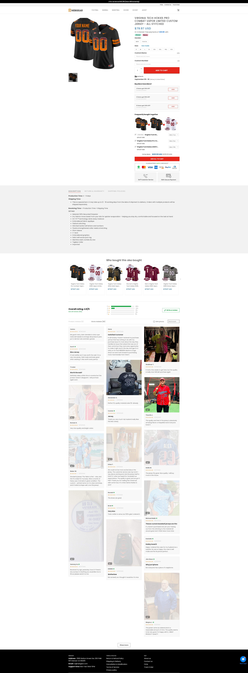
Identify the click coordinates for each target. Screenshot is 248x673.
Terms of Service (112, 667)
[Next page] (180, 279)
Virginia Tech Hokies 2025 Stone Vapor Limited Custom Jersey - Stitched (170, 285)
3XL (160, 49)
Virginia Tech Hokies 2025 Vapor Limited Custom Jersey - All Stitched (147, 147)
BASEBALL (105, 10)
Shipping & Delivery (113, 661)
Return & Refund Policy (115, 658)
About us (147, 658)
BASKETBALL (116, 10)
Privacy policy (111, 670)
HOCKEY (135, 10)
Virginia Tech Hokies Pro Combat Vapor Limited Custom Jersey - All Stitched (151, 135)
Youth (144, 41)
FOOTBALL (95, 10)
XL (149, 49)
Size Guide (145, 46)
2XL (154, 49)
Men (137, 41)
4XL (166, 49)
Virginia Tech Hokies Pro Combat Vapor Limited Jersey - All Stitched (147, 141)
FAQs (161, 5)
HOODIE (126, 10)
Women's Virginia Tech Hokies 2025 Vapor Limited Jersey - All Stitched (133, 285)
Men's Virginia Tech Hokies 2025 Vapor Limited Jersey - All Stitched (151, 285)
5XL (171, 49)
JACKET (144, 10)
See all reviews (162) (75, 312)
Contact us (167, 5)
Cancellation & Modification (116, 664)
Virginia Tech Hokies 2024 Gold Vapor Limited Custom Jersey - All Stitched (114, 285)
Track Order (176, 5)
